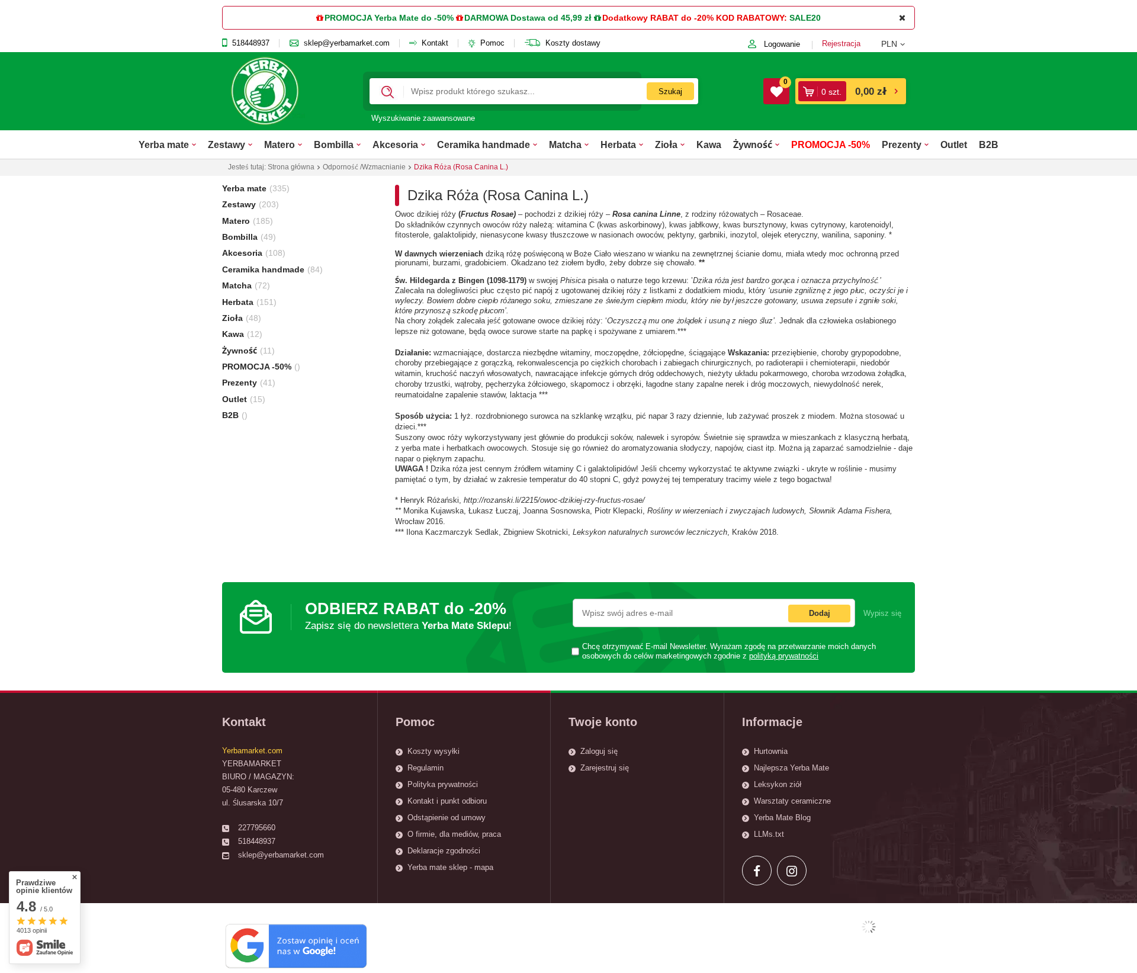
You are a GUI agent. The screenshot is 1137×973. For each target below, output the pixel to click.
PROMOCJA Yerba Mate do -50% (389, 18)
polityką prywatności (783, 656)
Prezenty (901, 144)
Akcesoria (395, 144)
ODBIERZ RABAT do (408, 615)
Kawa (708, 144)
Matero (279, 144)
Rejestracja (841, 43)
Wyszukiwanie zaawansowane (423, 118)
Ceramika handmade (483, 144)
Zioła (666, 144)
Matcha (565, 144)
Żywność (752, 144)
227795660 (256, 827)
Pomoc (492, 43)
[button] (898, 44)
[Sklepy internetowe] (869, 927)
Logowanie (782, 44)
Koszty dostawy (572, 43)
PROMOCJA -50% (830, 144)
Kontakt (435, 43)
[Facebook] (757, 870)
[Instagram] (792, 870)
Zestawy (226, 144)
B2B (988, 144)
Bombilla (334, 144)
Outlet (953, 144)
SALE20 (805, 18)
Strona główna (291, 167)
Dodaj (819, 613)
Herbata (618, 144)
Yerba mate (164, 144)
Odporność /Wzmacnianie (364, 167)
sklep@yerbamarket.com (347, 43)
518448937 (250, 43)
